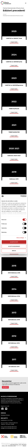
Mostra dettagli (20, 237)
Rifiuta (14, 250)
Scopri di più (14, 42)
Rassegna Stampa (5, 415)
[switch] (24, 224)
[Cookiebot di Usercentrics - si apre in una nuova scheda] (20, 196)
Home (4, 14)
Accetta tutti (14, 242)
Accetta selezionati (14, 246)
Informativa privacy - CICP (15, 444)
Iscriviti (5, 387)
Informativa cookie (12, 445)
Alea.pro (24, 445)
